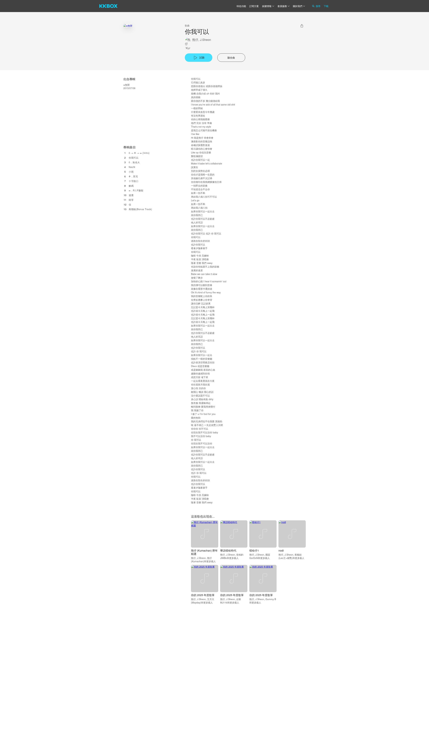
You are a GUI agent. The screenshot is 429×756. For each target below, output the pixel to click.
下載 (326, 6)
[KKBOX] (108, 6)
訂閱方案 (254, 6)
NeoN (132, 167)
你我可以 (133, 157)
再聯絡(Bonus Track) (140, 209)
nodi (281, 550)
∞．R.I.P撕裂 (136, 190)
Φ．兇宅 (133, 176)
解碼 (131, 185)
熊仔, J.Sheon (201, 40)
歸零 (131, 199)
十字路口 (133, 181)
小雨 (131, 171)
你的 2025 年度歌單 (202, 595)
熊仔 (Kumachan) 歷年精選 (204, 552)
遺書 (131, 195)
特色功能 (241, 6)
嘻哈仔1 (254, 550)
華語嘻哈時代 (228, 550)
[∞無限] (127, 25)
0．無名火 (134, 162)
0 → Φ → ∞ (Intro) (139, 153)
